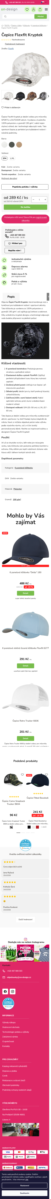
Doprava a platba (9, 1071)
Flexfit (11, 48)
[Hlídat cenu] (15, 243)
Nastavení (24, 1185)
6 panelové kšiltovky (24, 468)
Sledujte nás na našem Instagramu (26, 942)
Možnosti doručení (9, 178)
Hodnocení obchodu (10, 1027)
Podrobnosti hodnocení (15, 44)
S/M (4, 158)
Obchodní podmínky (10, 1085)
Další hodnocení (25, 919)
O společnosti (8, 1041)
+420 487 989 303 (15, 2)
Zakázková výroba (10, 1037)
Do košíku (25, 207)
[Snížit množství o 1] (33, 200)
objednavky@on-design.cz (19, 977)
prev (3, 785)
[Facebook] (5, 991)
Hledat (41, 16)
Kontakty (6, 1046)
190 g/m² (17, 499)
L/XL (12, 158)
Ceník (4, 1076)
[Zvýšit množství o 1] (45, 200)
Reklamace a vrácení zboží (13, 1080)
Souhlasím (24, 1193)
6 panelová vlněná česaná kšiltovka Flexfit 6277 (25, 648)
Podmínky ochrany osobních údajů (16, 1090)
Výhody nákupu (9, 1022)
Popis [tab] (11, 297)
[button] (25, 588)
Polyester (18, 489)
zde (26, 1179)
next (48, 785)
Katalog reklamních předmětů (14, 1066)
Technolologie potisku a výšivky (15, 1032)
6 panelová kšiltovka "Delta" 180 (25, 572)
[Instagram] (12, 991)
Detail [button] (25, 593)
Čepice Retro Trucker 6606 (26, 720)
